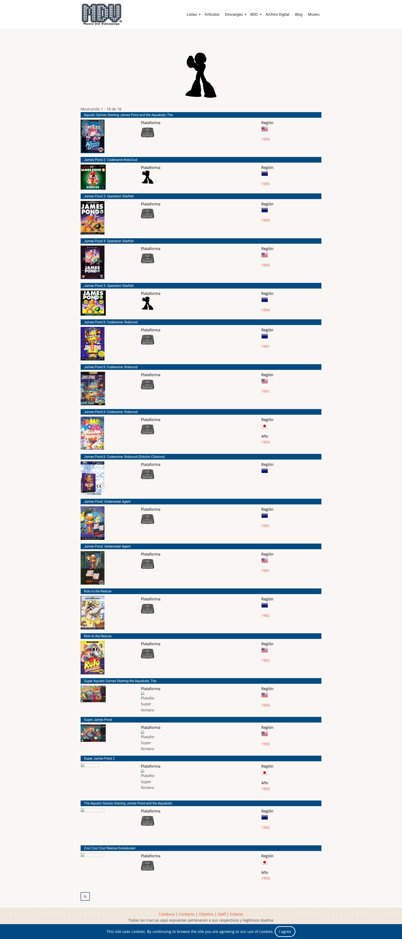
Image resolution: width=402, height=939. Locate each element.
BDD (254, 14)
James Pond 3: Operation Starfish (109, 196)
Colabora (167, 914)
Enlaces (236, 914)
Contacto (187, 914)
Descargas (234, 14)
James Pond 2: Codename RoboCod (110, 160)
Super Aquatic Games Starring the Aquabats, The (120, 681)
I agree (285, 931)
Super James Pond (98, 720)
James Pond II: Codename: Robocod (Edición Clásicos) (124, 457)
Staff (222, 914)
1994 (265, 309)
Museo (314, 14)
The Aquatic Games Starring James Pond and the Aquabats (128, 803)
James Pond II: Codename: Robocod (111, 322)
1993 (265, 139)
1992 (265, 615)
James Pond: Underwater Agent (107, 502)
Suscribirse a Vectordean (201, 896)
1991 (265, 346)
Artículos (212, 14)
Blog (298, 14)
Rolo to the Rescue (97, 591)
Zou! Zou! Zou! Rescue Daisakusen (109, 848)
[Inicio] (101, 14)
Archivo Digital (277, 14)
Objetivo (206, 914)
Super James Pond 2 (99, 758)
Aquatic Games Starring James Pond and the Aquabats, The (128, 115)
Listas (192, 14)
